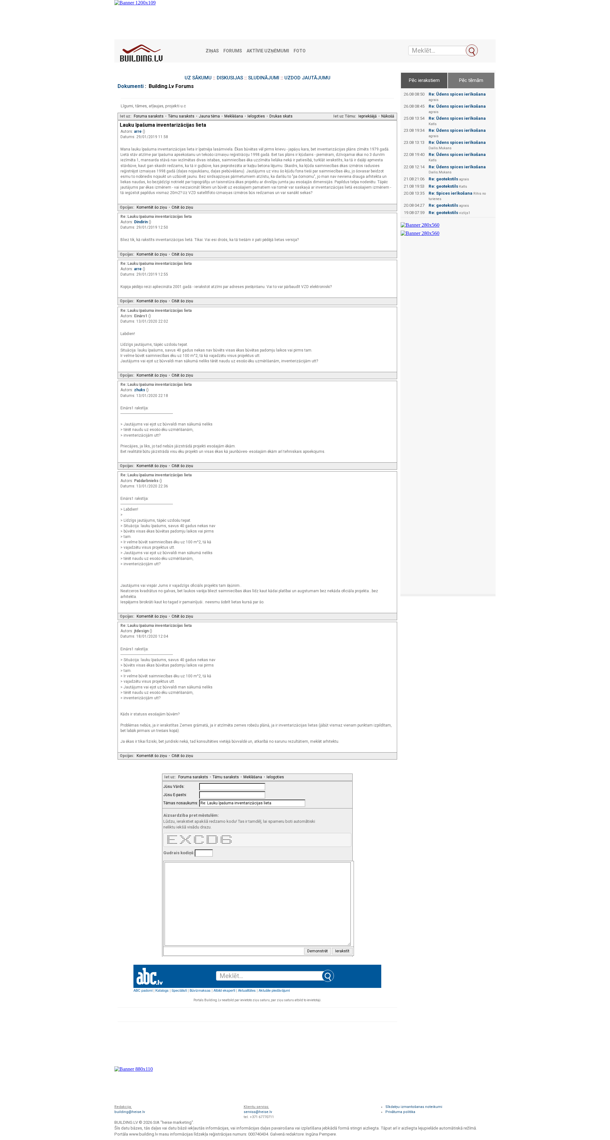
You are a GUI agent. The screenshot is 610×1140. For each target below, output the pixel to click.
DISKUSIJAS (230, 78)
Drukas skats (281, 116)
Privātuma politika (400, 1112)
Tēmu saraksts (181, 116)
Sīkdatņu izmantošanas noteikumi (413, 1107)
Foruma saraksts (149, 116)
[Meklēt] (472, 50)
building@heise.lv (129, 1112)
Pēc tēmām (471, 80)
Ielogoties (256, 116)
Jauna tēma (209, 116)
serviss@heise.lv (258, 1112)
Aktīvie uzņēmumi (268, 51)
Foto (300, 51)
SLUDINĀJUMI (263, 78)
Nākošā (387, 116)
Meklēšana (233, 116)
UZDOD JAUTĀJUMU (307, 78)
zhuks (140, 390)
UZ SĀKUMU (198, 78)
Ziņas (212, 51)
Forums (232, 51)
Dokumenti (131, 86)
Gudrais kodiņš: (179, 852)
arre (138, 131)
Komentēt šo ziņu (152, 207)
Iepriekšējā (367, 116)
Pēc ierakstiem (424, 80)
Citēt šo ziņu (182, 207)
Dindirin (141, 222)
